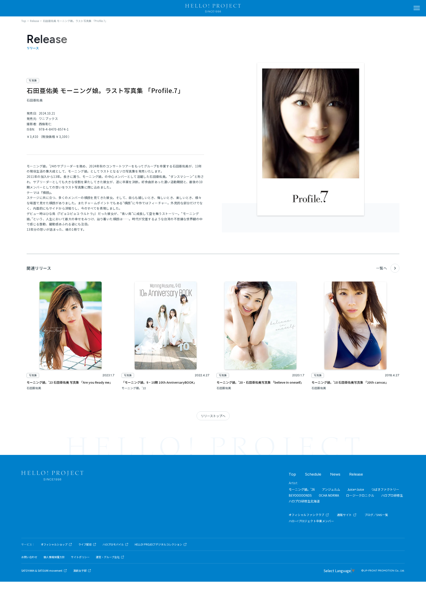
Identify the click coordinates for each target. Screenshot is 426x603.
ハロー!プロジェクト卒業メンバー (311, 521)
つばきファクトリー (385, 489)
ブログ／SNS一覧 (376, 515)
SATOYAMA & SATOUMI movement (41, 570)
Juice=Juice (355, 489)
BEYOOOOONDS (300, 495)
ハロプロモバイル (113, 544)
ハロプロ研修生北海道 (304, 501)
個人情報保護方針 (54, 557)
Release (356, 474)
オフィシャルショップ (54, 544)
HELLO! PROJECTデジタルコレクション (158, 544)
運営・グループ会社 (108, 557)
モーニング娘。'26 (302, 489)
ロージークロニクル (360, 495)
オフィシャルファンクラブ (306, 515)
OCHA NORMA (329, 495)
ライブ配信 (85, 544)
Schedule (313, 474)
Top (292, 474)
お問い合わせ (29, 557)
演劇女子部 (80, 570)
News (335, 474)
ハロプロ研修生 (392, 495)
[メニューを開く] (417, 8)
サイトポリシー (80, 557)
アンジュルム (331, 489)
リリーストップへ (213, 416)
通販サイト (344, 515)
